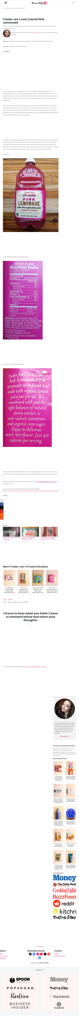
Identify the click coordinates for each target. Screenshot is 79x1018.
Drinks (4, 599)
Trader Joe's (8, 8)
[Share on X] (1, 507)
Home (4, 8)
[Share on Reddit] (1, 514)
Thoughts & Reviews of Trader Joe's (46, 481)
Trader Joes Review (24, 602)
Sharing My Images (59, 956)
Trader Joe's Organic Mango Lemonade (28, 538)
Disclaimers (3, 958)
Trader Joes (16, 602)
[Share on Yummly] (1, 518)
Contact (56, 953)
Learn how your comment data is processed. (35, 666)
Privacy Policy (4, 956)
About (1, 953)
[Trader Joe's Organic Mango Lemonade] (30, 532)
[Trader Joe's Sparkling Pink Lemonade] (11, 532)
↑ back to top (39, 946)
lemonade (10, 602)
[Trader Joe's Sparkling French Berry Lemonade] (49, 532)
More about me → (64, 736)
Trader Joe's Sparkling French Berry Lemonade (48, 538)
